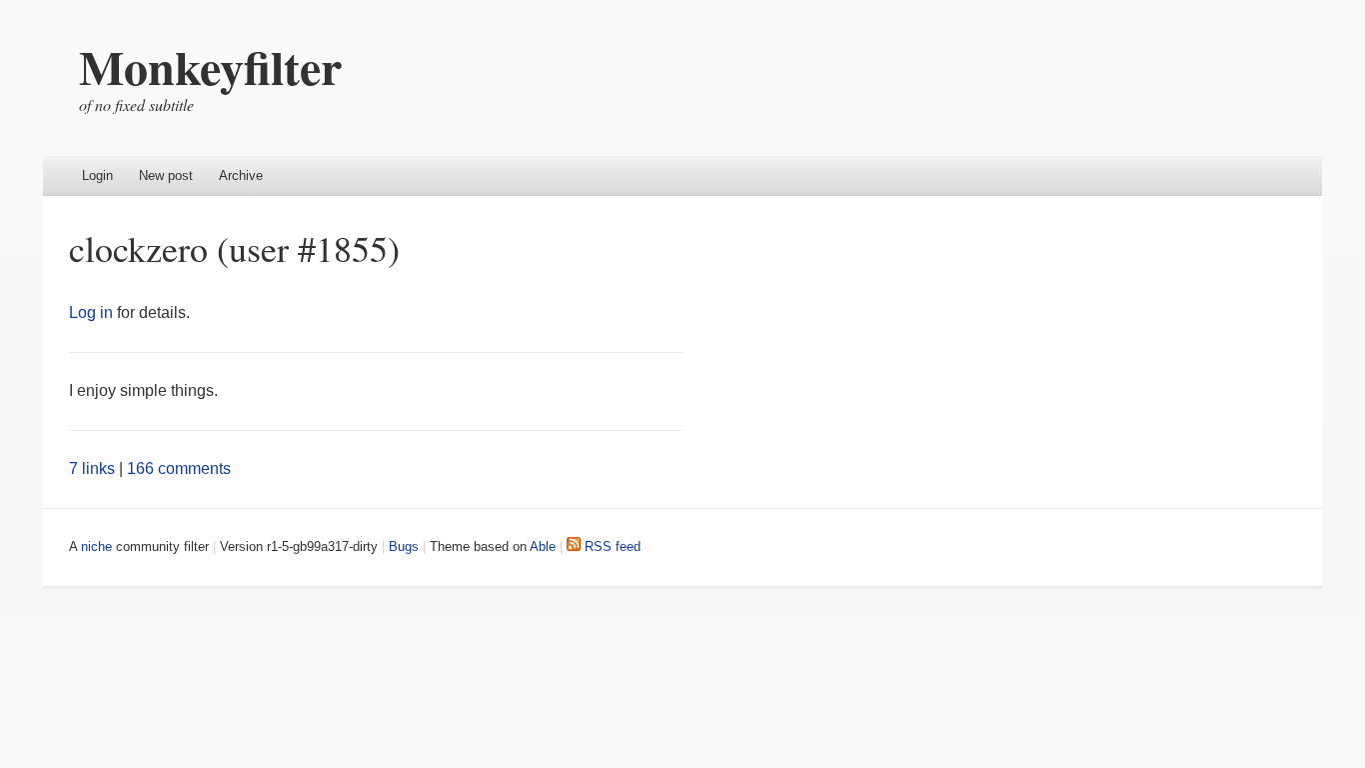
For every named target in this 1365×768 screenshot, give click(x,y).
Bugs (404, 546)
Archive (241, 175)
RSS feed (611, 546)
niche (96, 546)
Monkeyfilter (210, 66)
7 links (92, 468)
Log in (91, 312)
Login (97, 175)
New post (166, 175)
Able (543, 546)
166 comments (179, 468)
